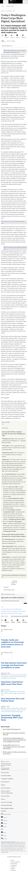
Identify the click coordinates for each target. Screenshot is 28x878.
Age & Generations (5, 788)
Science (3, 799)
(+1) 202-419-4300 (5, 768)
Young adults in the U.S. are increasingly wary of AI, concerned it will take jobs (14, 746)
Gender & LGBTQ (5, 791)
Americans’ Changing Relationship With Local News (11, 717)
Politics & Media (22, 611)
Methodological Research (7, 808)
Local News (3, 609)
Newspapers (15, 611)
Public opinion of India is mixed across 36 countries (14, 753)
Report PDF (6, 587)
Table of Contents (6, 46)
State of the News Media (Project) (15, 613)
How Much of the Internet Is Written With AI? (14, 734)
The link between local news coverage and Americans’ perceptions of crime (14, 665)
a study (15, 401)
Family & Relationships (7, 793)
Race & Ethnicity (5, 781)
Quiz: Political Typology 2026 (11, 729)
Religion (3, 785)
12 (16, 582)
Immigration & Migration (7, 778)
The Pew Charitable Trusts (20, 850)
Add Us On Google (11, 41)
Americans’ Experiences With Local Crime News (12, 683)
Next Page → (14, 584)
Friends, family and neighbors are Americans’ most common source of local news (12, 643)
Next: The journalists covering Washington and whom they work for (14, 576)
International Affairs (6, 775)
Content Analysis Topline (9, 589)
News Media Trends (17, 609)
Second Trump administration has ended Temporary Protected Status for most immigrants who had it (14, 739)
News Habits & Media (6, 805)
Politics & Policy (5, 772)
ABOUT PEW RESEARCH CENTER (8, 842)
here (19, 418)
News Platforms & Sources (6, 611)
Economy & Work (5, 796)
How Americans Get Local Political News (12, 699)
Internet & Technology (6, 802)
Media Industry (9, 609)
